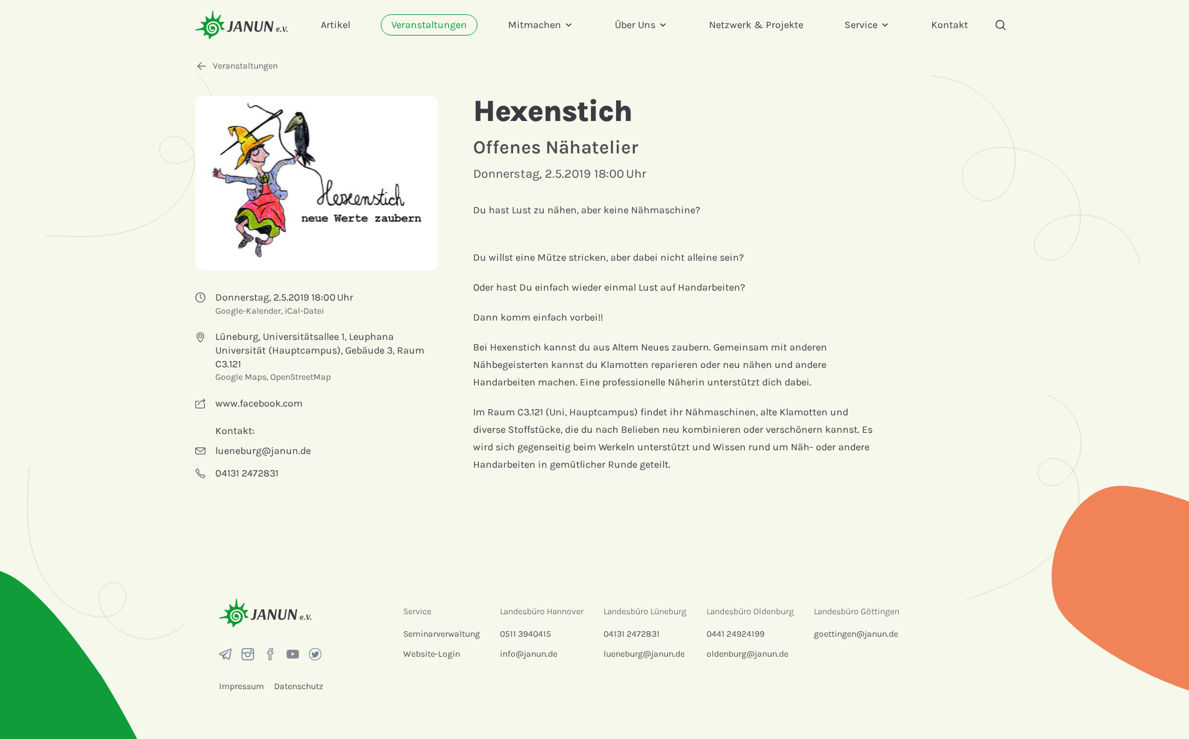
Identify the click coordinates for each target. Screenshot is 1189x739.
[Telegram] (225, 654)
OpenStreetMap (300, 377)
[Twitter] (315, 654)
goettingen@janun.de (856, 634)
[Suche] (1000, 25)
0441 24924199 (736, 634)
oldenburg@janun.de (747, 654)
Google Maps (241, 377)
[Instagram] (248, 654)
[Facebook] (270, 654)
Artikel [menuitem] (335, 25)
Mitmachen (534, 25)
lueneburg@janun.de (644, 654)
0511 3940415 (525, 634)
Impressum (241, 686)
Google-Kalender (248, 311)
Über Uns (635, 25)
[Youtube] (292, 654)
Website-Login (431, 654)
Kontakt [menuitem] (949, 25)
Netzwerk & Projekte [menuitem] (756, 25)
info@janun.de (528, 654)
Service (861, 25)
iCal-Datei (304, 311)
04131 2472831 (632, 634)
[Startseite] (241, 24)
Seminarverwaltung (441, 634)
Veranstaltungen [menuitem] (429, 25)
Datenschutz (298, 686)
